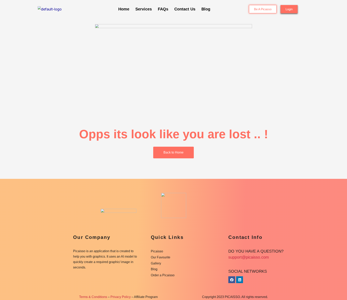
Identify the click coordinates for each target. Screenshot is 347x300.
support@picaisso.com (248, 257)
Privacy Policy (120, 297)
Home (123, 9)
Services (143, 9)
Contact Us (184, 9)
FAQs (163, 9)
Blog (205, 9)
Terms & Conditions (93, 297)
